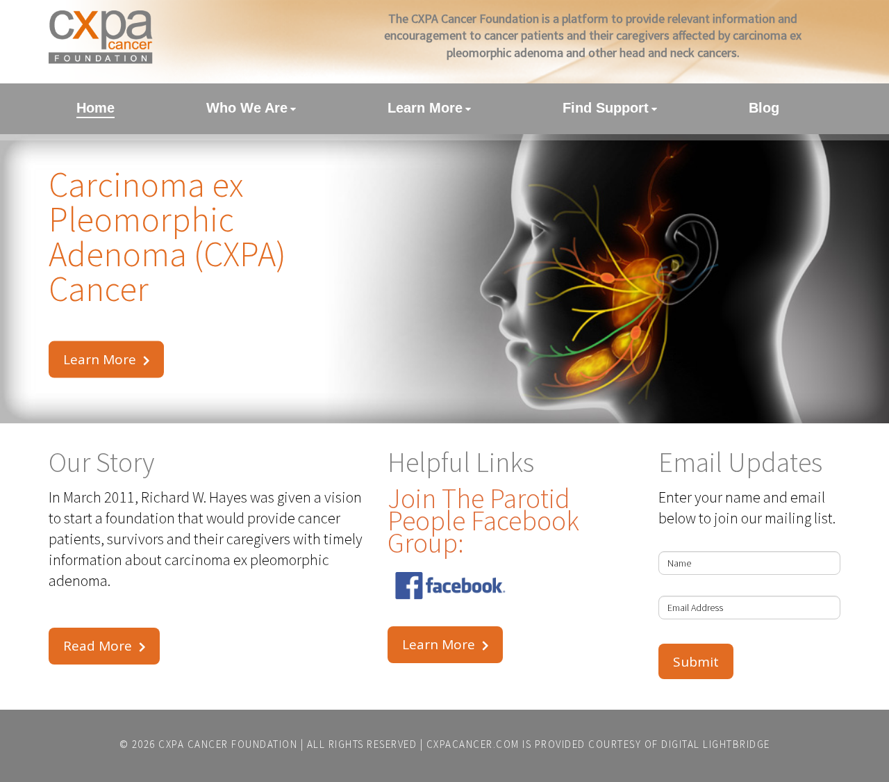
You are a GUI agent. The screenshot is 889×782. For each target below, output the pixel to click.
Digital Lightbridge (715, 744)
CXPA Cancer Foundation (227, 744)
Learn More (99, 359)
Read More (97, 646)
